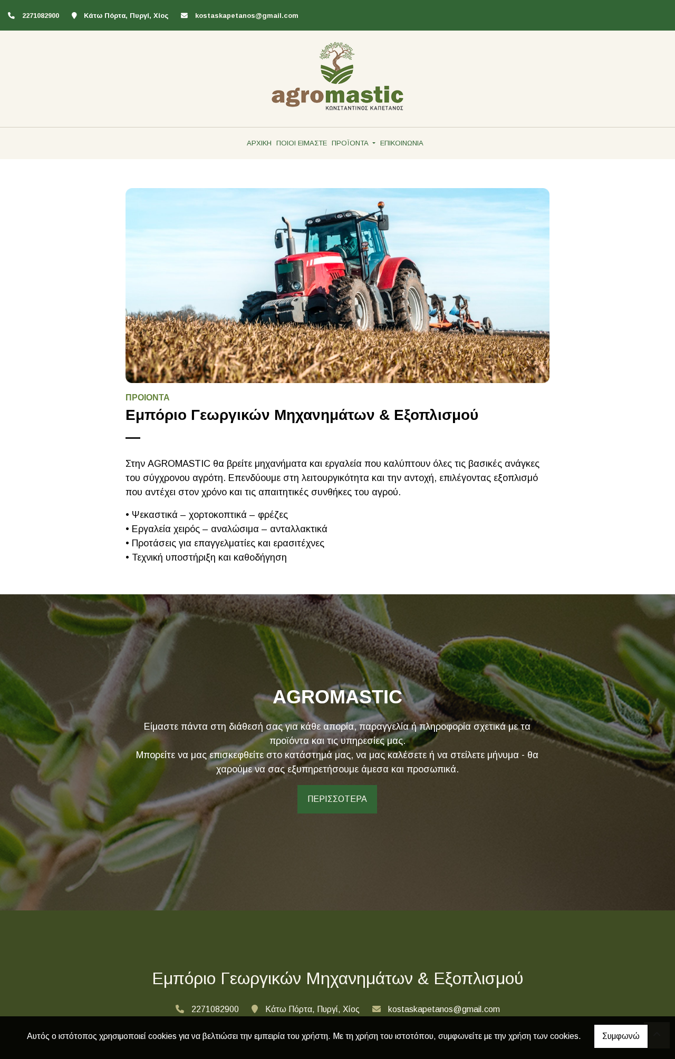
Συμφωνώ (621, 1036)
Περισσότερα (337, 799)
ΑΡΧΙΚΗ (259, 143)
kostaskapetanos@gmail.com (246, 15)
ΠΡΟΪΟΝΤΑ (351, 143)
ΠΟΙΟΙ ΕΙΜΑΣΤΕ (301, 143)
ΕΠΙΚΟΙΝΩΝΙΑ (401, 143)
